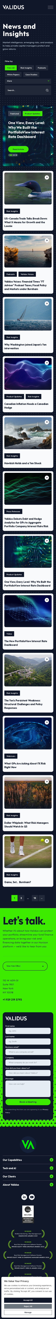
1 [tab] (11, 155)
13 (35, 898)
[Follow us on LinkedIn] (24, 1197)
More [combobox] (9, 80)
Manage (28, 1312)
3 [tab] (16, 155)
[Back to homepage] (13, 7)
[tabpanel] (28, 136)
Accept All (28, 1300)
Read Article (18, 149)
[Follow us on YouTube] (32, 1197)
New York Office (13, 966)
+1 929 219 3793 (12, 999)
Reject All (28, 1306)
